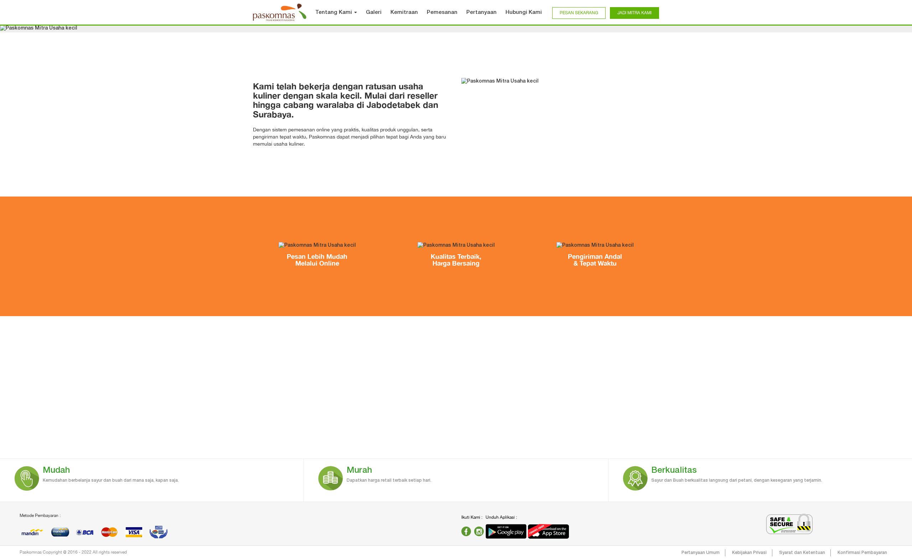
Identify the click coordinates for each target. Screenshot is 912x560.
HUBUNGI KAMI (686, 427)
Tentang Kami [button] (334, 12)
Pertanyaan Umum (701, 553)
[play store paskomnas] (507, 531)
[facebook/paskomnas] (466, 531)
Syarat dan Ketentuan (802, 553)
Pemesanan (442, 12)
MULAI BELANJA (225, 427)
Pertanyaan (481, 12)
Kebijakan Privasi (749, 553)
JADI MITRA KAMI (634, 12)
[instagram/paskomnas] (479, 531)
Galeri (374, 12)
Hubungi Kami (524, 12)
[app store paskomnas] (548, 531)
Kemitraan (404, 12)
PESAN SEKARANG (579, 12)
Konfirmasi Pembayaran (862, 553)
